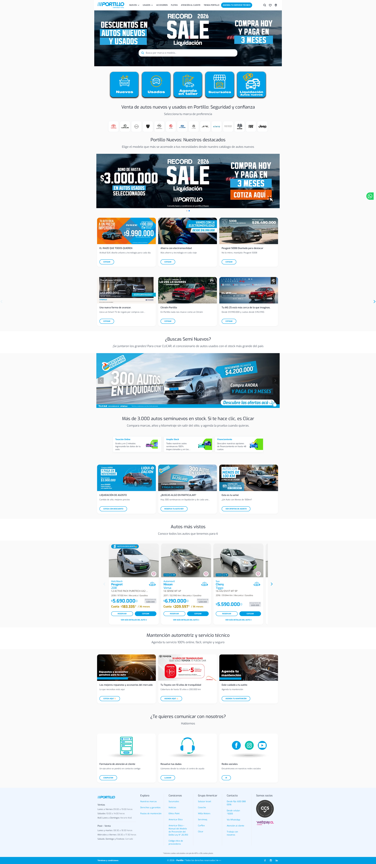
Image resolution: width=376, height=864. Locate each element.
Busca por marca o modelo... (161, 52)
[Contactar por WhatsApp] (370, 196)
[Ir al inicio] (111, 5)
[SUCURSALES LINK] (275, 5)
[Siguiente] (275, 183)
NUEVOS (133, 5)
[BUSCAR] (264, 5)
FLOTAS (174, 5)
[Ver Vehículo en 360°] (152, 584)
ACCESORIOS (162, 5)
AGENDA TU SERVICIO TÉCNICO (236, 5)
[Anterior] (101, 183)
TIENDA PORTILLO (211, 5)
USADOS (146, 5)
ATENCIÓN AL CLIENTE (190, 5)
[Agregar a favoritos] (153, 574)
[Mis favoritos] (270, 5)
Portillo (179, 860)
